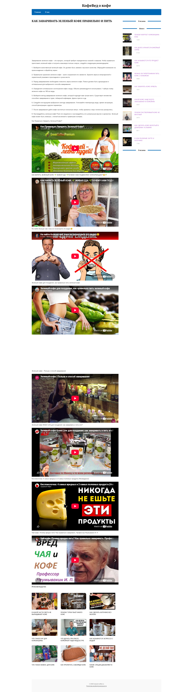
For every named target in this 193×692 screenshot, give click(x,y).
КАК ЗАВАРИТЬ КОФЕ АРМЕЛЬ (145, 86)
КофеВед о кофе (96, 5)
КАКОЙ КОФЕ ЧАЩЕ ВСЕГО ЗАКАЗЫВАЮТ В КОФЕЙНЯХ (144, 100)
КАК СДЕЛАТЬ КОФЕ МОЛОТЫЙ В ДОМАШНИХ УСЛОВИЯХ (146, 126)
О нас (47, 12)
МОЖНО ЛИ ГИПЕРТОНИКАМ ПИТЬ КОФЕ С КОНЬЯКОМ (146, 74)
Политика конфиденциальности (96, 686)
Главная (38, 12)
